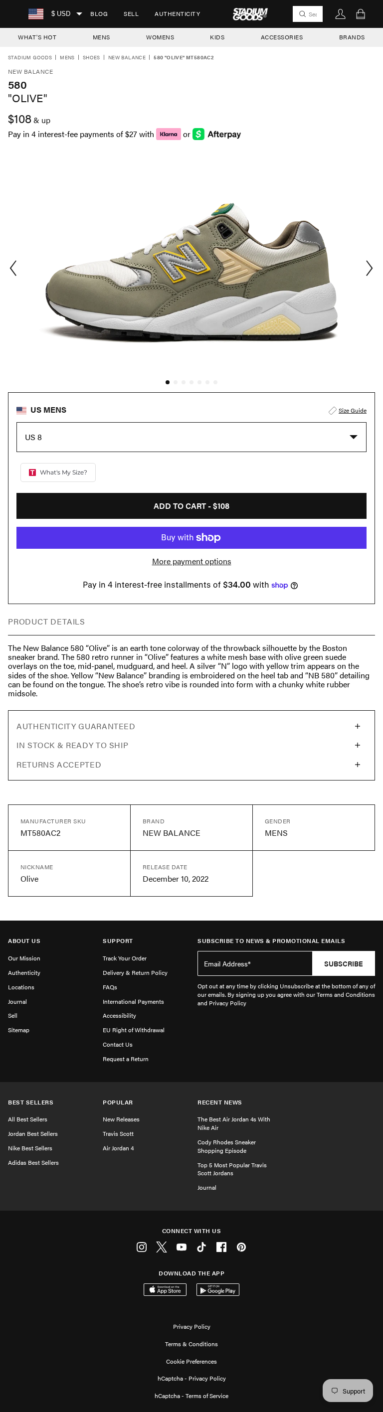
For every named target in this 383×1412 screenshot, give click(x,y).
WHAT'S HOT (37, 36)
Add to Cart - (191, 505)
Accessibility (119, 1015)
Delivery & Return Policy (135, 972)
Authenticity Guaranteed (76, 726)
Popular (118, 1102)
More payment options (191, 561)
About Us (24, 941)
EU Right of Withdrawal (134, 1029)
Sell (131, 13)
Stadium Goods (30, 58)
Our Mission (24, 957)
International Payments (133, 1001)
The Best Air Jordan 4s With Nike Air (233, 1123)
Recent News (219, 1102)
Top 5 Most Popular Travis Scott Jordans (232, 1169)
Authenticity (177, 13)
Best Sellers (30, 1102)
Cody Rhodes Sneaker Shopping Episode (226, 1146)
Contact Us (118, 1044)
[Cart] (361, 14)
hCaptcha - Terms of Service (191, 1395)
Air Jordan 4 (118, 1147)
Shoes (91, 58)
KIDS (217, 36)
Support (118, 941)
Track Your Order (125, 957)
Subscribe (343, 963)
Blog (99, 13)
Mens (67, 58)
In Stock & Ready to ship (72, 745)
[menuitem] (99, 13)
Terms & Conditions (191, 1343)
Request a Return (126, 1058)
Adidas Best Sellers (33, 1162)
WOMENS (160, 36)
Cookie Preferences (191, 1361)
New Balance (127, 58)
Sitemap (18, 1029)
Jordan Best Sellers (33, 1133)
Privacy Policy (191, 1326)
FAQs (110, 986)
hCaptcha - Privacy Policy (192, 1378)
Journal (17, 1001)
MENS (101, 36)
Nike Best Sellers (30, 1147)
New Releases (121, 1118)
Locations (21, 986)
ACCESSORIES (282, 36)
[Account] (341, 14)
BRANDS (352, 36)
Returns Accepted (58, 764)
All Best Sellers (27, 1118)
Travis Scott (118, 1133)
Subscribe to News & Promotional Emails (271, 941)
